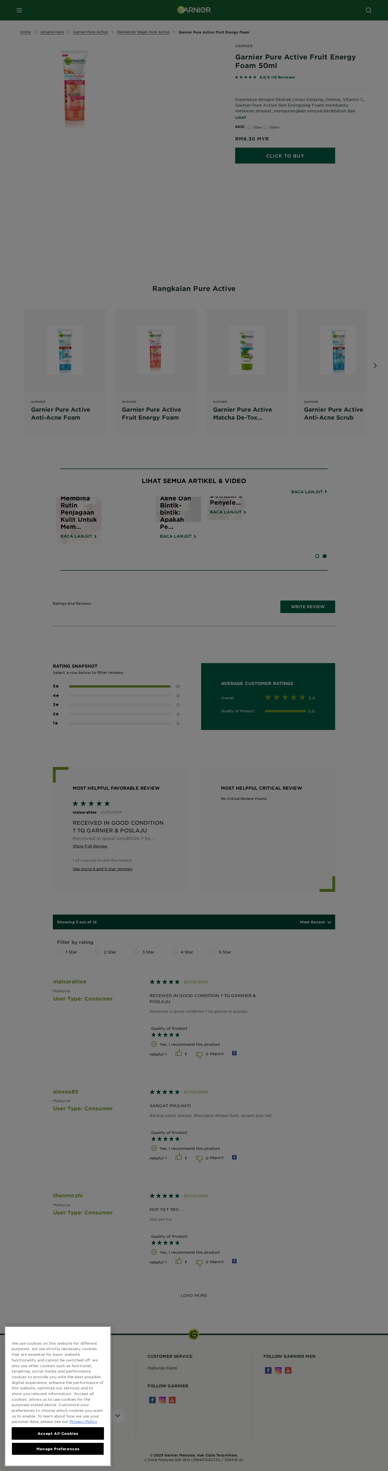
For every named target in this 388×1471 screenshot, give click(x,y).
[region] (58, 1396)
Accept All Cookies (57, 1433)
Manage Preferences (58, 1449)
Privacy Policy (83, 1421)
